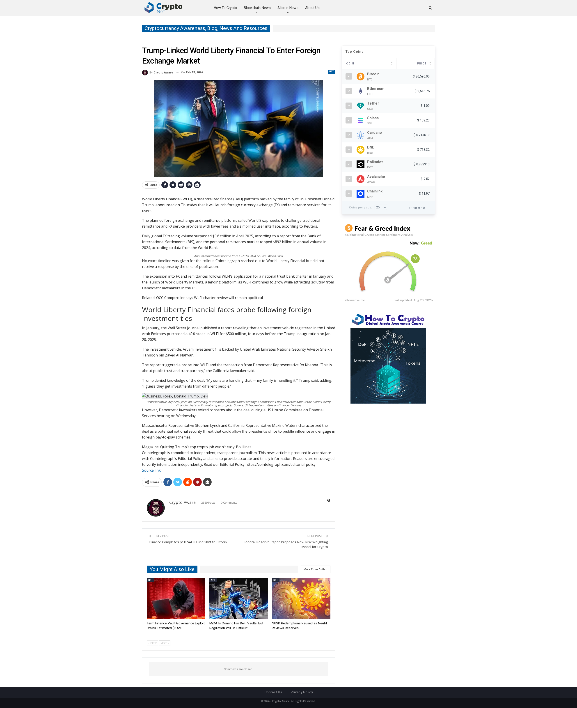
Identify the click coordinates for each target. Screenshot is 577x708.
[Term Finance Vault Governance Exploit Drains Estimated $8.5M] (176, 598)
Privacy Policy (302, 692)
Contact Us (273, 692)
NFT (331, 71)
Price (421, 63)
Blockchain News (257, 8)
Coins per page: (361, 207)
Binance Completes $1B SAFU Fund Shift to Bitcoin (188, 542)
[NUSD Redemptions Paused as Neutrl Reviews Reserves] (301, 598)
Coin (350, 63)
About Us (312, 8)
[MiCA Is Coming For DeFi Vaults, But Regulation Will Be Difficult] (238, 598)
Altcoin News (287, 8)
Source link (151, 470)
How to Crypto (225, 8)
